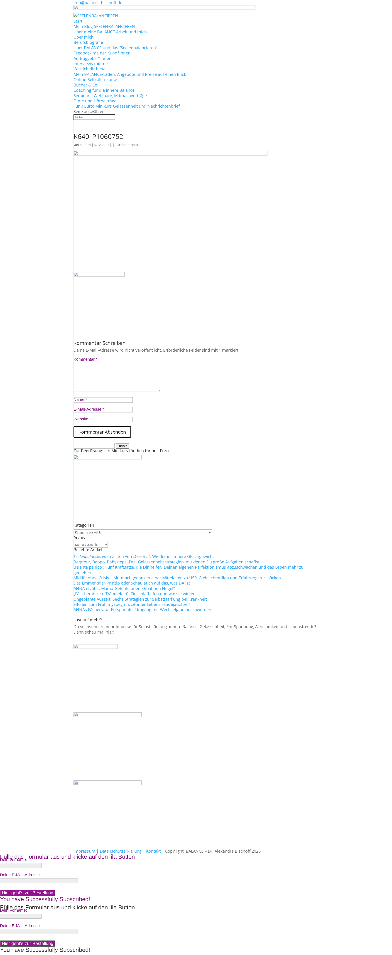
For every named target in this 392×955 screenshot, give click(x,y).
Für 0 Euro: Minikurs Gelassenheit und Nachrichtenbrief (127, 106)
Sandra (85, 145)
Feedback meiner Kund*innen (102, 53)
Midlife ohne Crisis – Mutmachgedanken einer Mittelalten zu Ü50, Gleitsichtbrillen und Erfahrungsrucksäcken (177, 577)
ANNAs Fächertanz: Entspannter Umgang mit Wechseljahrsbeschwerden (142, 609)
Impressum (84, 851)
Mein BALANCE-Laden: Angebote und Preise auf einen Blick (130, 74)
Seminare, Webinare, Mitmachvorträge (110, 95)
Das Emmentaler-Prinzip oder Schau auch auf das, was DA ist (132, 583)
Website (81, 419)
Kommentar (85, 359)
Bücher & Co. (86, 85)
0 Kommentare (129, 145)
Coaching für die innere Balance (104, 90)
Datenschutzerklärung (121, 851)
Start (78, 21)
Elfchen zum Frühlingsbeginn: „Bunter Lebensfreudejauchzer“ (132, 604)
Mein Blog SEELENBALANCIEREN (104, 26)
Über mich (83, 37)
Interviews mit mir (91, 63)
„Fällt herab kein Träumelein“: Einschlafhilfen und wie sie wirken (135, 593)
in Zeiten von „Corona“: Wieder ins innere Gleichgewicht (144, 556)
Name (80, 399)
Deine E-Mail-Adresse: (20, 875)
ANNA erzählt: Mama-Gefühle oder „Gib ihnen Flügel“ (124, 588)
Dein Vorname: (13, 859)
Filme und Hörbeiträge (95, 101)
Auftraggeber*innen (92, 58)
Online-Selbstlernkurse (95, 79)
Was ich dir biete (89, 69)
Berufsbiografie (88, 42)
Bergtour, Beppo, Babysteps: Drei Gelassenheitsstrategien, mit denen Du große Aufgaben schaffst (167, 562)
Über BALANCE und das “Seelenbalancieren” (115, 47)
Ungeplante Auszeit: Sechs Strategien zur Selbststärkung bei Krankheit (140, 599)
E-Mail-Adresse (89, 409)
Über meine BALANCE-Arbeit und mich (110, 32)
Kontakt (153, 851)
